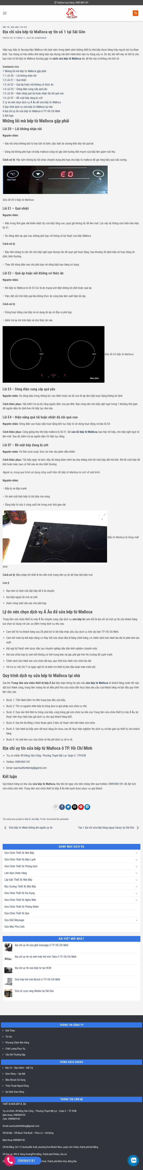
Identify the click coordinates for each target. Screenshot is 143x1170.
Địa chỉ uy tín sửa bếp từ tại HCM (33, 968)
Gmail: (6, 1126)
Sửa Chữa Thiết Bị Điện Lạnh (20, 859)
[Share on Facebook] (62, 807)
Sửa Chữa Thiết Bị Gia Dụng (19, 893)
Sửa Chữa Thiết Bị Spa (16, 913)
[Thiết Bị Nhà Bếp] (71, 13)
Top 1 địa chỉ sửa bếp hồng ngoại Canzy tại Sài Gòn (106, 827)
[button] (5, 13)
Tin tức (23, 27)
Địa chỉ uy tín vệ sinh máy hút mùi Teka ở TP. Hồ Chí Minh (45, 956)
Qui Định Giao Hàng (14, 1091)
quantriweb (41, 38)
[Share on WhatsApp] (56, 807)
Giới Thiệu (10, 1030)
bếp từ (6, 27)
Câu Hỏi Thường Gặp (15, 1054)
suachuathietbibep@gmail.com (24, 1126)
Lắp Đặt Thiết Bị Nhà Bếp (18, 879)
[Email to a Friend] (75, 807)
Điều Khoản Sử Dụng (15, 1079)
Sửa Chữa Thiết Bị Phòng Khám (21, 906)
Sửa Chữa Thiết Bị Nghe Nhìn (20, 900)
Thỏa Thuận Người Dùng (17, 1085)
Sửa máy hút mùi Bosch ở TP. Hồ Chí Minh (37, 979)
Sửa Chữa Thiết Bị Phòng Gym (20, 866)
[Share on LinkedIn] (87, 807)
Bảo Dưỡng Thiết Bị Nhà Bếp (20, 886)
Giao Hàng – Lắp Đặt (15, 1073)
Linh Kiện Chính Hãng (15, 873)
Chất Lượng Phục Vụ (15, 1048)
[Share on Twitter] (68, 807)
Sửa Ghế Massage (14, 920)
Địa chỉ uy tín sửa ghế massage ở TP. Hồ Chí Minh (41, 945)
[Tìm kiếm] (135, 13)
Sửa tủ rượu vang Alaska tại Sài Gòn (34, 991)
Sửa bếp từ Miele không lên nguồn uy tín (30, 827)
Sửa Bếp (14, 27)
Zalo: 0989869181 (11, 1118)
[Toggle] (136, 853)
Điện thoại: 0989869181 (14, 1115)
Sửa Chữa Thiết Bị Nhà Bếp (19, 853)
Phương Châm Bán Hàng (17, 1042)
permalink (64, 819)
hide (16, 66)
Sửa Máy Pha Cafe (14, 926)
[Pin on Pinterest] (81, 807)
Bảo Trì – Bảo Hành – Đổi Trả (19, 1067)
